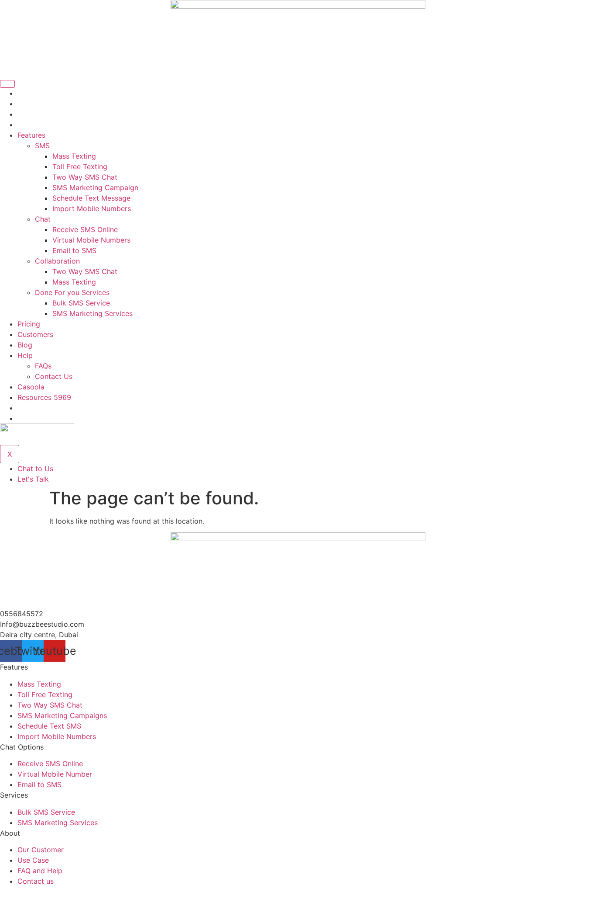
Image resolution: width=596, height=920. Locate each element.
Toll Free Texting (79, 166)
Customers (35, 334)
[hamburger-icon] (7, 84)
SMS (42, 145)
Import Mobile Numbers (91, 208)
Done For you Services (72, 292)
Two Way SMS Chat (84, 177)
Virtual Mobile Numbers (91, 240)
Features (31, 135)
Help (25, 355)
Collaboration (57, 261)
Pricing (28, 323)
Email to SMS (74, 250)
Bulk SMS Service (81, 303)
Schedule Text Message (91, 198)
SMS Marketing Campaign (95, 187)
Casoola (31, 386)
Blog (24, 344)
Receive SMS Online (85, 229)
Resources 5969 (44, 397)
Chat (43, 219)
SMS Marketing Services (92, 313)
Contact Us (53, 376)
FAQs (43, 365)
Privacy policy (572, 908)
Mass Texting (74, 156)
